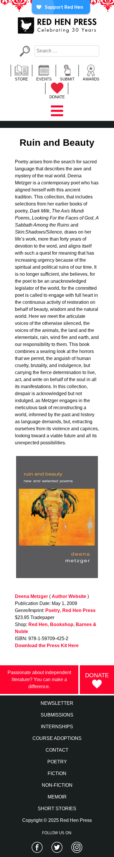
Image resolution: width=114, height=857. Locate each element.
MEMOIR (57, 796)
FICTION (57, 773)
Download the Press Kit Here (47, 645)
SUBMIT (67, 79)
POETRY (57, 761)
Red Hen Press (79, 610)
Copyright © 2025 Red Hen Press (57, 820)
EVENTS (44, 79)
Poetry (52, 610)
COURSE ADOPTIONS (57, 738)
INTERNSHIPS (57, 726)
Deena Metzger (31, 596)
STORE (21, 79)
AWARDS (91, 79)
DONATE (57, 97)
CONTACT (57, 750)
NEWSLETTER (57, 703)
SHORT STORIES (57, 808)
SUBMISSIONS (57, 714)
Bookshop (61, 624)
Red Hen (38, 624)
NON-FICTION (57, 785)
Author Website (69, 596)
